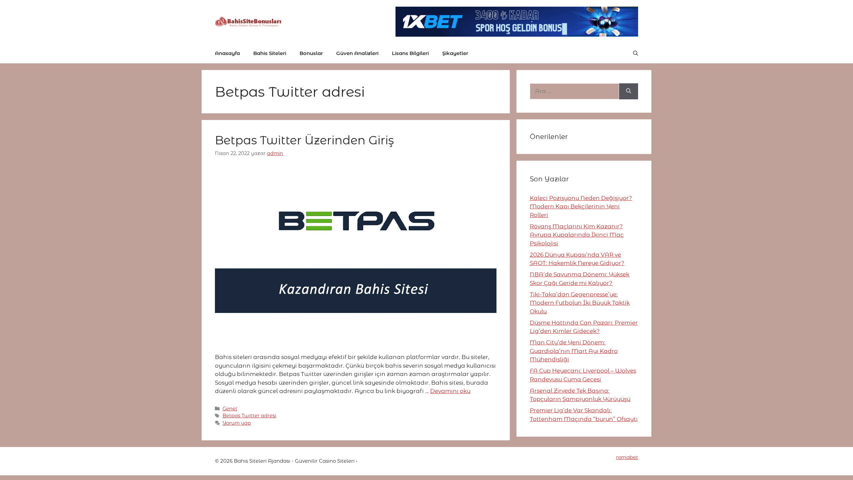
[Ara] (628, 91)
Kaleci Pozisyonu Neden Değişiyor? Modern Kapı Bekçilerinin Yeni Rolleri (581, 206)
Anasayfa (227, 53)
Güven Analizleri (357, 53)
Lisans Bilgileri (410, 53)
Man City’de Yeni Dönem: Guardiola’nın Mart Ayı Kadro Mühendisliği (574, 351)
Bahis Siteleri (269, 53)
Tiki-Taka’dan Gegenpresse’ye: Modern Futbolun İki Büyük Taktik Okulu (580, 303)
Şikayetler (455, 53)
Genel (230, 409)
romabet (627, 457)
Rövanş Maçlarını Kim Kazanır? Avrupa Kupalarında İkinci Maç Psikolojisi (577, 235)
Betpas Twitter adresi (249, 416)
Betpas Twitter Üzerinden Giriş (304, 140)
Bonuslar (311, 53)
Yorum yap (237, 423)
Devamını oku (450, 391)
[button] (635, 53)
